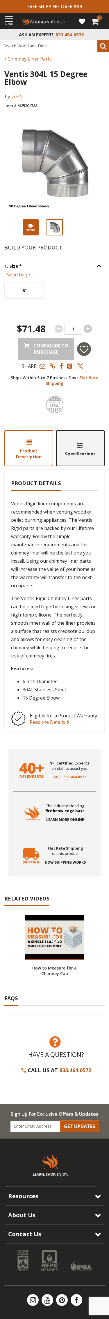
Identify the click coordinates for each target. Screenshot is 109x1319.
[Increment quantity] (87, 328)
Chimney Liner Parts (29, 59)
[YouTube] (47, 1299)
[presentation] (55, 227)
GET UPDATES (79, 1126)
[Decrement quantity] (58, 328)
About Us (21, 1215)
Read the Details (48, 722)
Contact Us (24, 1234)
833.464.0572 (75, 1070)
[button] (42, 366)
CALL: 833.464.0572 (69, 777)
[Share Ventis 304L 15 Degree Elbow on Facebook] (61, 366)
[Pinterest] (62, 1299)
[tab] (28, 448)
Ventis (17, 96)
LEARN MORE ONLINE (65, 819)
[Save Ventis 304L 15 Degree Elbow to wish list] (84, 349)
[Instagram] (33, 1299)
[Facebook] (76, 1299)
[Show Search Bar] (101, 34)
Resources (23, 1196)
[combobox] (54, 46)
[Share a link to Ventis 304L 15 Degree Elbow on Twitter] (80, 366)
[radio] (24, 291)
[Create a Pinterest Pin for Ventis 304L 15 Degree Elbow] (70, 366)
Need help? (18, 274)
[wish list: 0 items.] (82, 21)
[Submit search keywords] (103, 46)
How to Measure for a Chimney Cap (54, 970)
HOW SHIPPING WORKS (65, 862)
